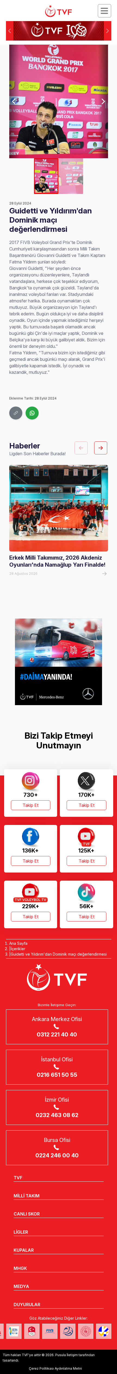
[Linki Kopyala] (15, 413)
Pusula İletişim (66, 1355)
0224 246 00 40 (57, 1155)
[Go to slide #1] (46, 176)
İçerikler (18, 948)
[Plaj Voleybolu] (13, 1331)
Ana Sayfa (18, 943)
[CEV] (103, 1331)
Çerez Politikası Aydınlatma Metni (55, 1368)
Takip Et (30, 805)
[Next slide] (103, 101)
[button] (107, 31)
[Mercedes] (58, 662)
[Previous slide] (14, 101)
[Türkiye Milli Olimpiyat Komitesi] (31, 1331)
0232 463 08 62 (57, 1115)
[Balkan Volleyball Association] (67, 1331)
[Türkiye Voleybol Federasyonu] (58, 11)
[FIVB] (49, 1331)
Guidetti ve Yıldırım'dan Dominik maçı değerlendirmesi (59, 954)
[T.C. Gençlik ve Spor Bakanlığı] (85, 1331)
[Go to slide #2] (71, 176)
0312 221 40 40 (57, 1034)
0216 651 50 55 (57, 1075)
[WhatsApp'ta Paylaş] (32, 413)
